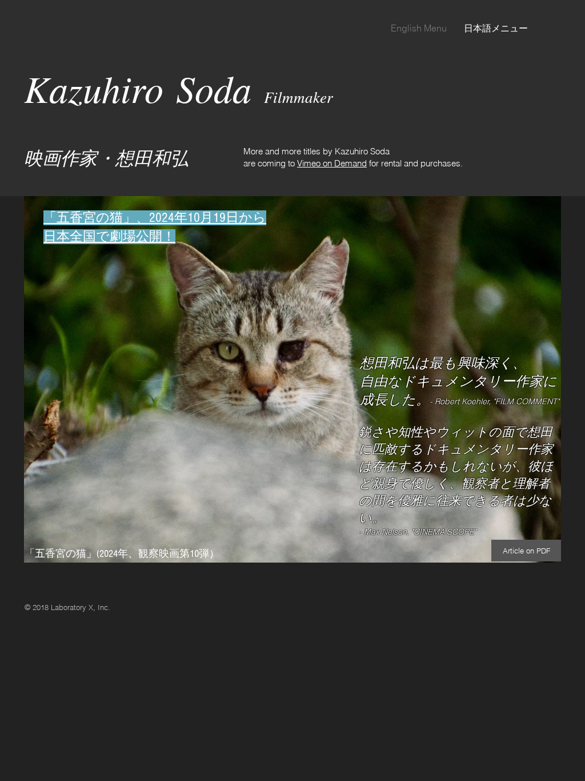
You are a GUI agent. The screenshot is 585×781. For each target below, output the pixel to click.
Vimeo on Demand (332, 163)
